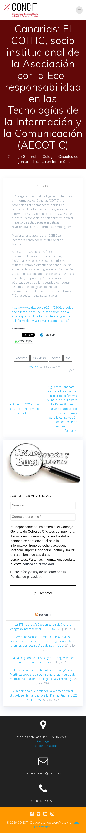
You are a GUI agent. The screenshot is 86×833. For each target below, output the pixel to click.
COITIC (55, 358)
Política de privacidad (43, 746)
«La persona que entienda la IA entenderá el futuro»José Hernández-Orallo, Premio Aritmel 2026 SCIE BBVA (43, 695)
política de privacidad (38, 564)
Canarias (39, 358)
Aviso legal (43, 741)
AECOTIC (21, 358)
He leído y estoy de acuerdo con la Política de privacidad (38, 574)
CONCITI (34, 367)
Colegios (43, 186)
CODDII (45, 615)
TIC (68, 358)
